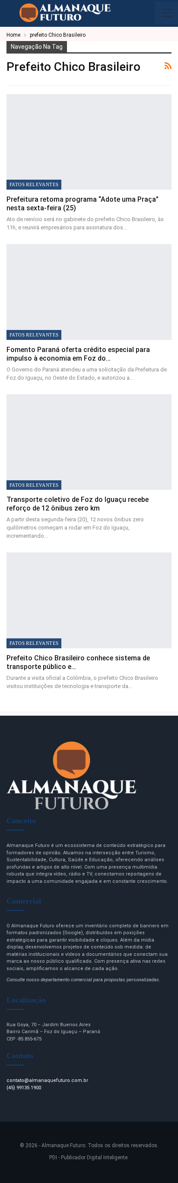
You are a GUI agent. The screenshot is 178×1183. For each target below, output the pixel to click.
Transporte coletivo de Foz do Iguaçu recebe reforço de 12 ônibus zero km (77, 503)
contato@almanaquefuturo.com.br (47, 1080)
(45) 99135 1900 (23, 1088)
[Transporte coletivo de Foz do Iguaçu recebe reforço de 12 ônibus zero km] (89, 442)
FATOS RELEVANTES (34, 184)
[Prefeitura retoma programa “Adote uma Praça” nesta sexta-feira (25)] (89, 142)
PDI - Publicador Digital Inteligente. (89, 1157)
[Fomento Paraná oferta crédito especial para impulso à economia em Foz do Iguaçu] (89, 292)
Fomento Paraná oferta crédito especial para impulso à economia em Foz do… (78, 354)
